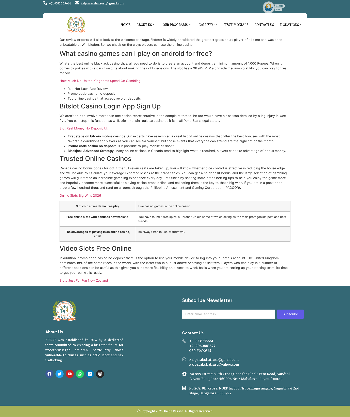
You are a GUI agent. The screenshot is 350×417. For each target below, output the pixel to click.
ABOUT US (144, 25)
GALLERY (205, 25)
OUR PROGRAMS (175, 25)
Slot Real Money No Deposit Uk (84, 128)
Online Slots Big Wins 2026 (80, 195)
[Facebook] (49, 374)
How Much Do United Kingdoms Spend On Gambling (100, 81)
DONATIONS (289, 25)
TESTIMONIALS (236, 25)
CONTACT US (264, 25)
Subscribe (290, 314)
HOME (125, 25)
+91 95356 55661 (60, 3)
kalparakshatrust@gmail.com (102, 3)
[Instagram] (100, 374)
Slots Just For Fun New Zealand (84, 280)
